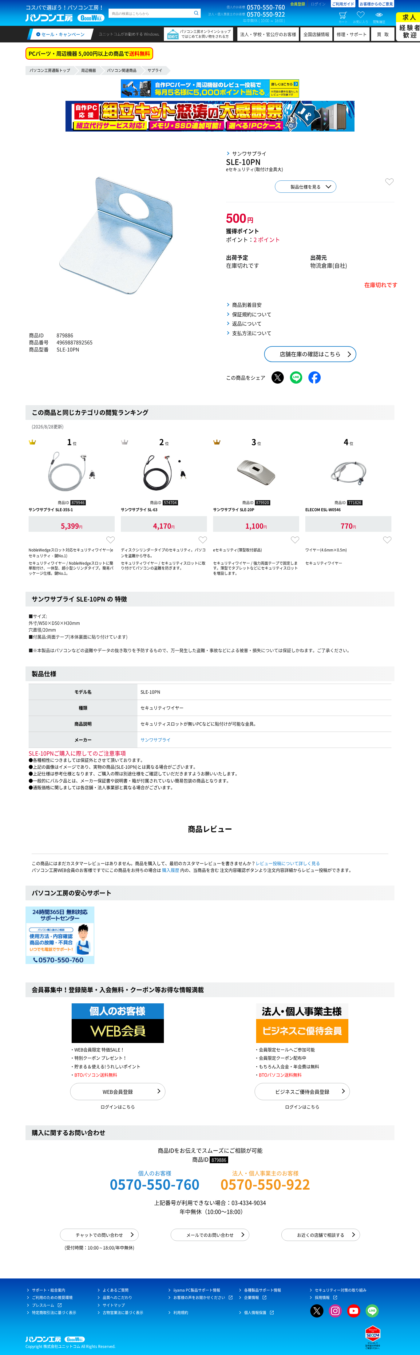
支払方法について (251, 333)
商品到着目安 (247, 304)
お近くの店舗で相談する (320, 1235)
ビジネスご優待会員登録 (302, 1091)
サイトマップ (114, 1305)
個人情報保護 (255, 1312)
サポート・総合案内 (48, 1290)
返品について (247, 323)
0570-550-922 (265, 1184)
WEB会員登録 (118, 1091)
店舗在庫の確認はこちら (310, 354)
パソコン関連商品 (122, 70)
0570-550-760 (155, 1184)
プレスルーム (43, 1305)
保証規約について (251, 314)
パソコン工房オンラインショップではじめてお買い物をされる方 (205, 34)
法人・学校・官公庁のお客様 (268, 34)
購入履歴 (170, 870)
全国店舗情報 (316, 34)
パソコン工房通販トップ (50, 70)
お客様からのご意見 (376, 4)
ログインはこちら (118, 1107)
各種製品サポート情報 (262, 1290)
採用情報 (322, 1297)
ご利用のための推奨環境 (52, 1297)
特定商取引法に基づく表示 (54, 1312)
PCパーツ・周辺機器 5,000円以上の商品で (89, 53)
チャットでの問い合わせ (99, 1235)
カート (343, 21)
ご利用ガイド (343, 4)
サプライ (155, 70)
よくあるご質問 (116, 1290)
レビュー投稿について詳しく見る (288, 863)
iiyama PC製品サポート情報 (196, 1290)
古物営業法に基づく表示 (123, 1312)
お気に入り (360, 21)
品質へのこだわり (117, 1297)
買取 (384, 34)
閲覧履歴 (379, 21)
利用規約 (180, 1312)
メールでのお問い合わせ (210, 1235)
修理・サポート (352, 34)
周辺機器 (88, 70)
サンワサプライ (156, 740)
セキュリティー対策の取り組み (341, 1290)
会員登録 (297, 4)
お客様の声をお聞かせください (199, 1297)
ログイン (318, 4)
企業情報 (251, 1297)
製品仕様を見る (306, 187)
